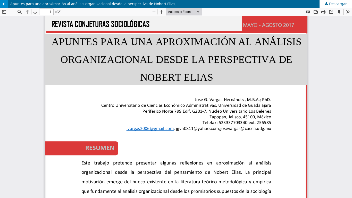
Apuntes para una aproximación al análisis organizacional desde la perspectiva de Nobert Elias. (93, 3)
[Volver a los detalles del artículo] (4, 4)
